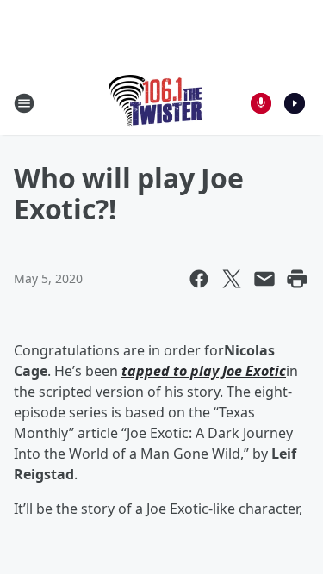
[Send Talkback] (261, 103)
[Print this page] (297, 279)
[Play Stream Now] (294, 103)
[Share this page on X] (232, 279)
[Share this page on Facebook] (199, 279)
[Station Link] (156, 103)
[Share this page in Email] (264, 279)
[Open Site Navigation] (24, 103)
